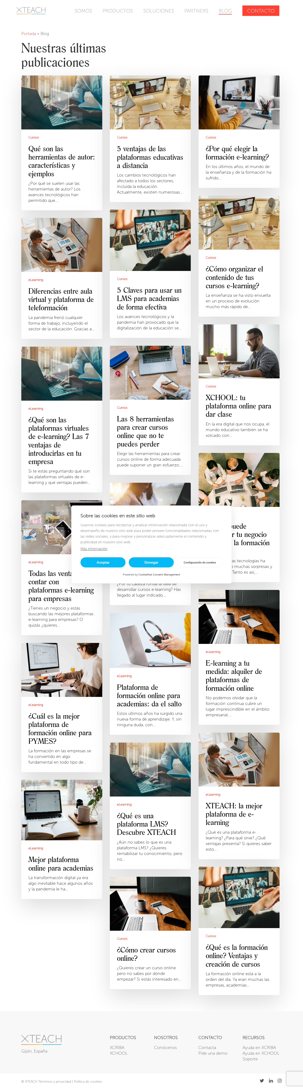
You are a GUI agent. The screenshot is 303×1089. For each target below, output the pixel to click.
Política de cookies (88, 1082)
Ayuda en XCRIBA (259, 1047)
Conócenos (165, 1047)
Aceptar (103, 562)
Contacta (207, 1047)
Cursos (33, 137)
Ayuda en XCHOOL (261, 1053)
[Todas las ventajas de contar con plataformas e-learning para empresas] (61, 567)
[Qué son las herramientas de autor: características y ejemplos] (61, 142)
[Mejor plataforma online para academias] (61, 839)
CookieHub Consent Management (159, 574)
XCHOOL (119, 1053)
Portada (28, 33)
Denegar (151, 562)
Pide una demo (212, 1053)
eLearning (35, 280)
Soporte (250, 1059)
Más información (93, 549)
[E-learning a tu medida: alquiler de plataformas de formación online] (239, 657)
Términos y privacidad (54, 1082)
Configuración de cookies (200, 562)
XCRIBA (117, 1047)
